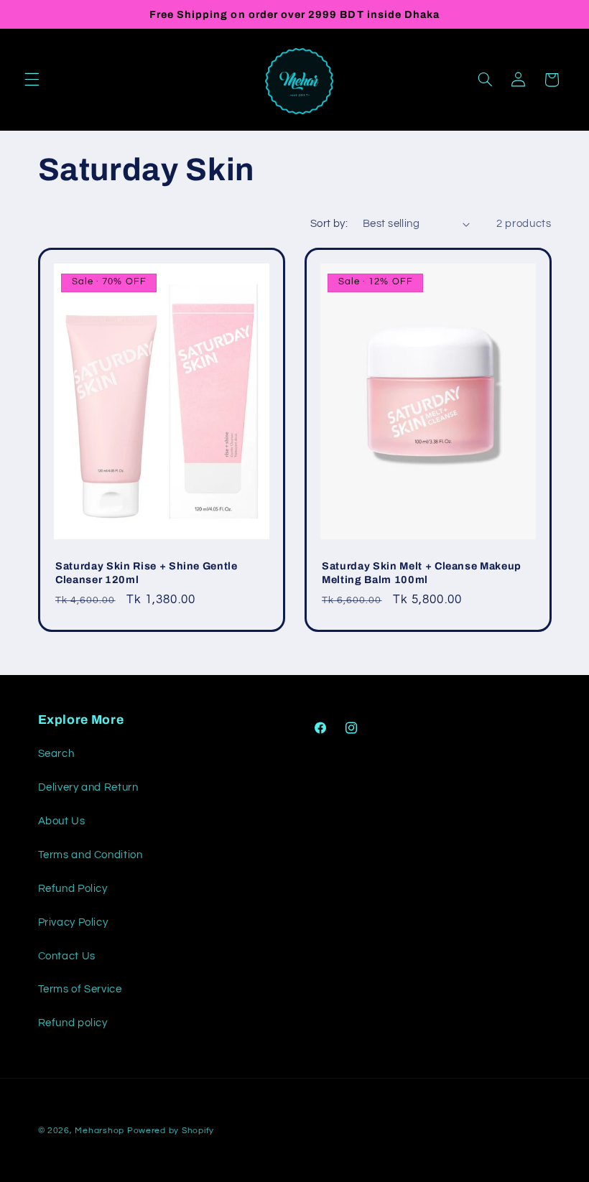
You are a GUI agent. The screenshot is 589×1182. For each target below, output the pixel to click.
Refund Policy (73, 888)
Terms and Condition (90, 855)
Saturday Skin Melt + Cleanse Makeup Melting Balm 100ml (421, 572)
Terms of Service (80, 989)
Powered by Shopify (170, 1131)
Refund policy (73, 1023)
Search (56, 753)
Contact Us (67, 956)
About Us (61, 821)
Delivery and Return (88, 787)
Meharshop (99, 1131)
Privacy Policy (73, 922)
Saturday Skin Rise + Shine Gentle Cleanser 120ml (146, 572)
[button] (31, 79)
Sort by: (329, 223)
